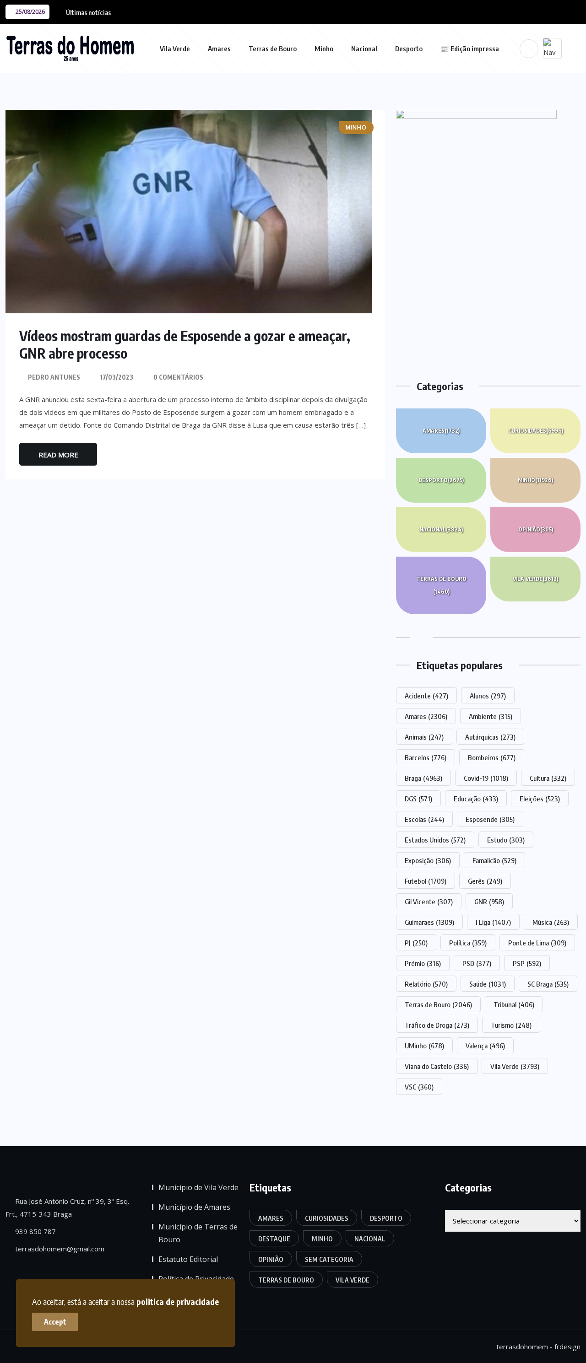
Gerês (485, 881)
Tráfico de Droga (437, 1025)
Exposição (428, 860)
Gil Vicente (429, 901)
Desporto (409, 48)
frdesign (567, 1346)
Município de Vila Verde (198, 1187)
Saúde (487, 984)
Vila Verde (175, 48)
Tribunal (514, 1004)
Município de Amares (194, 1207)
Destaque (274, 1239)
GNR (489, 901)
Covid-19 (486, 778)
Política (468, 943)
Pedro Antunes (54, 377)
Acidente (426, 696)
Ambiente (490, 716)
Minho (324, 48)
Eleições (540, 798)
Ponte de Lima (537, 943)
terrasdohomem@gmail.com (58, 1248)
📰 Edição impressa (469, 48)
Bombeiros (491, 757)
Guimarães (429, 922)
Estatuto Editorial (188, 1259)
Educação (476, 798)
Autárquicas (490, 737)
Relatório (426, 984)
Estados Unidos (435, 840)
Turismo (511, 1025)
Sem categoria (329, 1259)
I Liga (493, 922)
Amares (219, 48)
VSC (419, 1087)
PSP (527, 963)
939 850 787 (34, 1231)
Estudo (506, 840)
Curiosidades (535, 430)
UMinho (424, 1045)
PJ (416, 943)
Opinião (535, 529)
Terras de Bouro (273, 48)
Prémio (423, 963)
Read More (58, 454)
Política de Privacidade (196, 1279)
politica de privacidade (177, 1301)
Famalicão (494, 860)
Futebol (425, 881)
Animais (424, 737)
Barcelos (425, 757)
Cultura (548, 778)
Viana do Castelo (437, 1066)
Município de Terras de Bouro (198, 1233)
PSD (476, 963)
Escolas (424, 819)
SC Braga (548, 984)
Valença (485, 1045)
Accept (55, 1321)
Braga (423, 778)
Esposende (490, 819)
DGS (418, 798)
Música (550, 922)
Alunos (488, 696)
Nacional (364, 48)
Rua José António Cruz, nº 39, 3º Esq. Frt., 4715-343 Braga (67, 1207)
